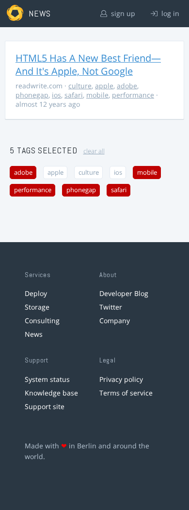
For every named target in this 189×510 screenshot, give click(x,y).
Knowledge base (51, 392)
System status (47, 379)
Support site (44, 406)
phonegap (32, 94)
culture (80, 85)
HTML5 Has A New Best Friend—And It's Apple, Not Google (88, 64)
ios (56, 94)
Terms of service (126, 392)
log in (169, 13)
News (34, 334)
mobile (97, 94)
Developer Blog (123, 293)
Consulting (42, 320)
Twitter (110, 307)
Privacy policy (121, 379)
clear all (94, 151)
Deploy (36, 293)
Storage (37, 307)
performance (133, 94)
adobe (127, 85)
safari (73, 94)
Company (114, 320)
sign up (122, 13)
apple (104, 85)
